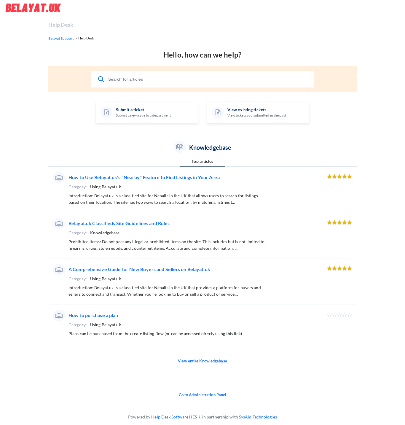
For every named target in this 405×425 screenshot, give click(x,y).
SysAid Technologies (258, 416)
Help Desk (60, 24)
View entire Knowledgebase (202, 361)
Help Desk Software (169, 416)
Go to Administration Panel (203, 394)
